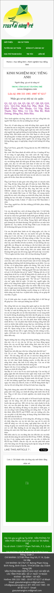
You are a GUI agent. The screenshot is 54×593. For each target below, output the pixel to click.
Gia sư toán (23, 42)
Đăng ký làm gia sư (35, 48)
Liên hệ (41, 54)
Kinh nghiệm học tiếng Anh (27, 75)
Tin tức (30, 54)
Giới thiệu (8, 42)
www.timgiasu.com (27, 89)
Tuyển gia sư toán (12, 48)
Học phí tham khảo (13, 54)
